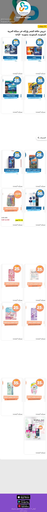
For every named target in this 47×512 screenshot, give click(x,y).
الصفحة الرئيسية (8, 22)
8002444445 (6, 19)
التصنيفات (42, 138)
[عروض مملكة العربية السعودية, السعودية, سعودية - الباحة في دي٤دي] (23, 497)
